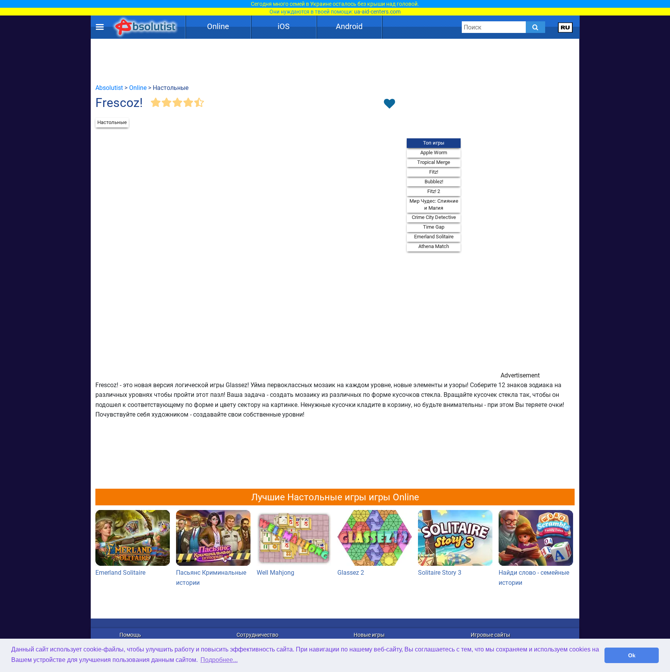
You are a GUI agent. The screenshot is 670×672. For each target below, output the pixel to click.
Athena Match (433, 246)
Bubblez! (434, 181)
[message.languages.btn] (565, 27)
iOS (284, 26)
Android (349, 26)
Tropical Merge (433, 162)
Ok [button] (631, 655)
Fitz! (433, 172)
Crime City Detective (434, 217)
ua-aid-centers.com (377, 12)
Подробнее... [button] (219, 659)
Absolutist (109, 87)
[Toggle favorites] (389, 104)
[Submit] (535, 27)
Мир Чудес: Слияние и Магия (433, 204)
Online (218, 26)
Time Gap (433, 227)
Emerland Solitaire (434, 237)
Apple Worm (433, 152)
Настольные (112, 122)
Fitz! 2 (433, 191)
